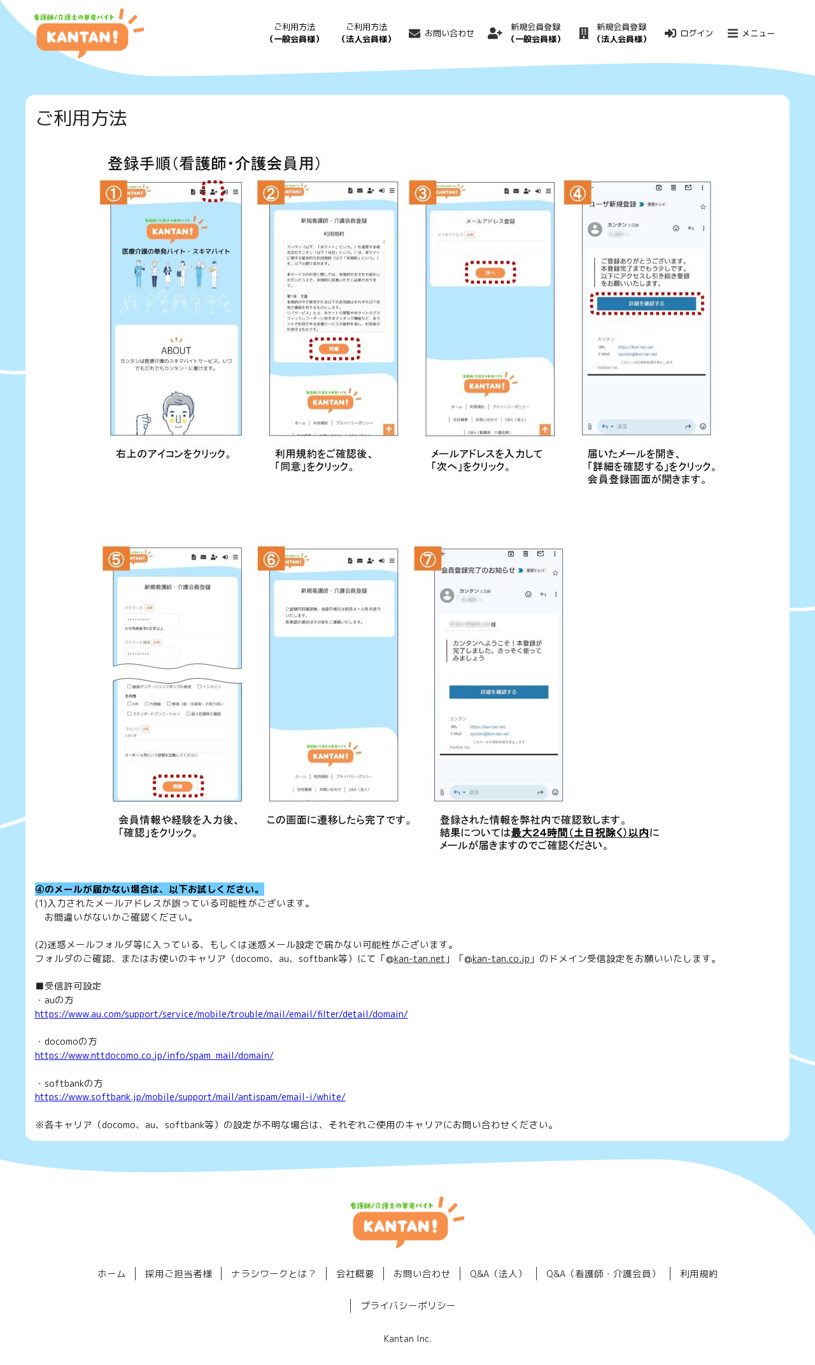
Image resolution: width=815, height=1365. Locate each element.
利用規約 (699, 1273)
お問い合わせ (449, 33)
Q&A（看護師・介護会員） (603, 1273)
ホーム (111, 1273)
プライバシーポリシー (408, 1305)
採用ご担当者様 (178, 1273)
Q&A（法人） (498, 1273)
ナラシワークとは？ (274, 1273)
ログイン (696, 33)
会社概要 (355, 1273)
